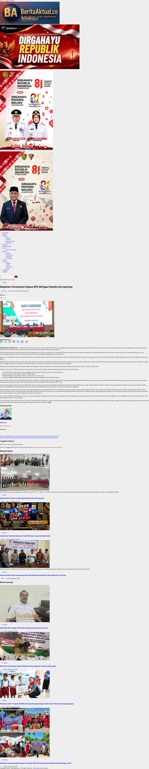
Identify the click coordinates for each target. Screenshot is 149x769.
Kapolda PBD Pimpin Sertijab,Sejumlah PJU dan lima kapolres (22, 498)
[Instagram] (15, 341)
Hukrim (5, 245)
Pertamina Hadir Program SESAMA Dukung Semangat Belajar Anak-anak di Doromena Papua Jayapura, (37, 704)
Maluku (8, 238)
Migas (5, 700)
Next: (29, 438)
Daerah (5, 236)
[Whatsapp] (6, 341)
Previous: (29, 436)
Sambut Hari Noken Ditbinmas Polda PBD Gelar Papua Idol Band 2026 (25, 536)
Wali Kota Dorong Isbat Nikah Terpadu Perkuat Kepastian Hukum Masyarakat (28, 666)
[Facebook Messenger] (23, 341)
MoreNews (37, 768)
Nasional (8, 243)
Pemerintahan (10, 241)
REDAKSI (5, 270)
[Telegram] (19, 341)
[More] (27, 341)
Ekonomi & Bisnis (11, 250)
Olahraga (9, 256)
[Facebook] (2, 341)
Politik (5, 260)
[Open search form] (0, 275)
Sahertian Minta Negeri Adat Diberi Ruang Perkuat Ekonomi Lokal (24, 628)
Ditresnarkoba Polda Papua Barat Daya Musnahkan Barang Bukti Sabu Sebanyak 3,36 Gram (33, 575)
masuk (9, 444)
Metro (5, 234)
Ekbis (4, 248)
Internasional (7, 246)
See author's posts (5, 426)
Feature (5, 262)
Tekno (8, 268)
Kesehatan (9, 255)
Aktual (5, 251)
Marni (3, 501)
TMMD (5, 272)
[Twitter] (10, 341)
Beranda (5, 233)
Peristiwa (9, 258)
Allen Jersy (4, 291)
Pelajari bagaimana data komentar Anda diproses (48, 447)
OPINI (8, 265)
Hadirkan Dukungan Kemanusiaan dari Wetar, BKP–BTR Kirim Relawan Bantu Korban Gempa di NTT (35, 763)
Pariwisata (9, 267)
